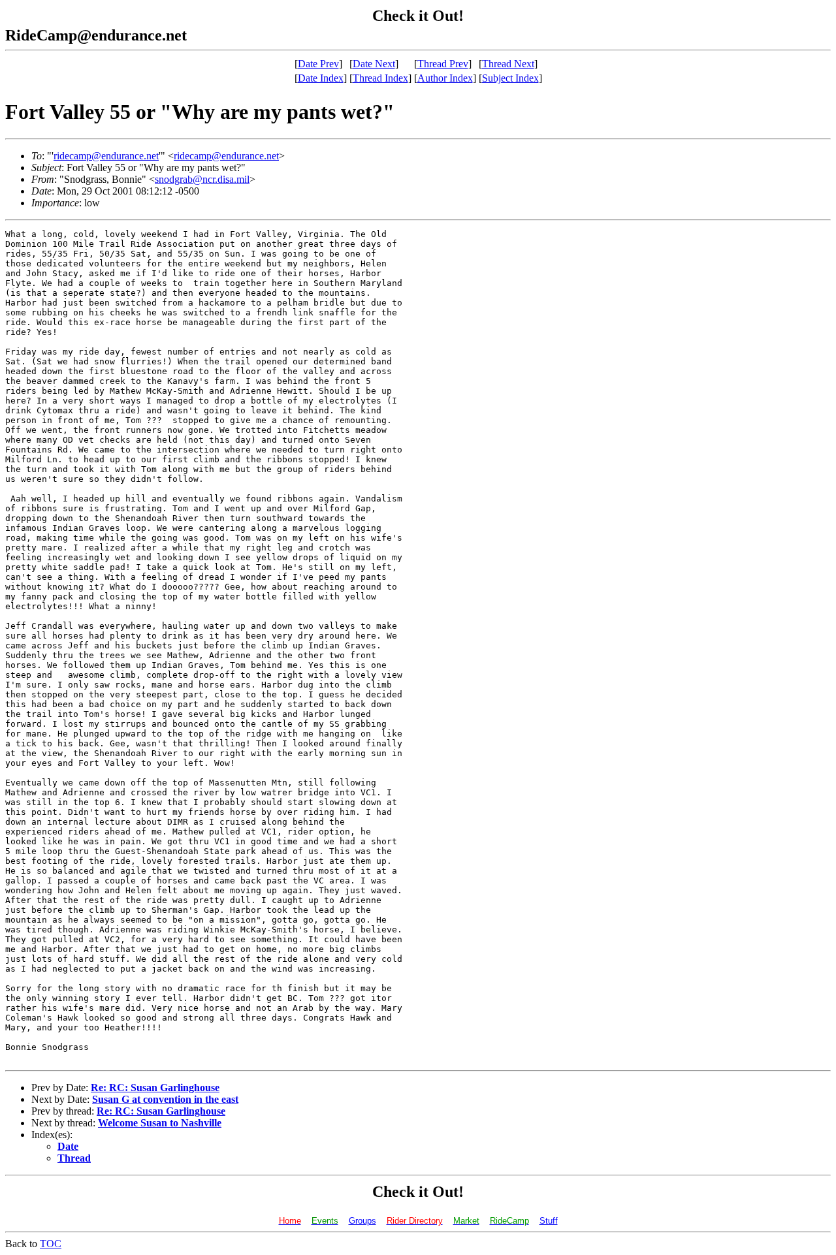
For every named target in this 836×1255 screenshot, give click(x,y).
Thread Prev (442, 63)
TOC (50, 1243)
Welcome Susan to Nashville (159, 1122)
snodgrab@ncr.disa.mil (202, 179)
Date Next (374, 63)
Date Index (321, 78)
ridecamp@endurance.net (106, 155)
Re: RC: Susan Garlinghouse (155, 1087)
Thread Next (508, 63)
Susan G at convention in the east (165, 1099)
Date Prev (318, 63)
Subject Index (510, 78)
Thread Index (380, 78)
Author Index (445, 78)
